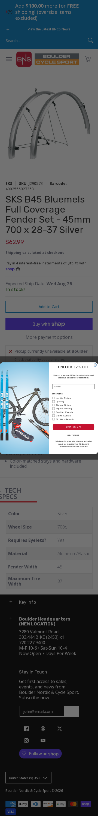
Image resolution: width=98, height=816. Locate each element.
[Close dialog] (95, 364)
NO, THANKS (73, 435)
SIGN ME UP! (73, 427)
